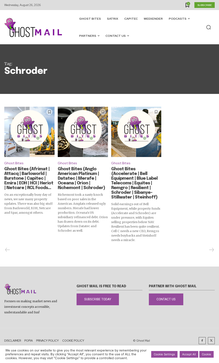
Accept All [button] (189, 354)
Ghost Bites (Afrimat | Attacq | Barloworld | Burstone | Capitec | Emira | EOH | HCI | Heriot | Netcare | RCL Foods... (28, 178)
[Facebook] (202, 340)
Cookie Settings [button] (164, 354)
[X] (211, 340)
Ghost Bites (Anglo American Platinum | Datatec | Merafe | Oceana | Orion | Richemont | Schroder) (81, 178)
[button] (208, 27)
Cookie (206, 354)
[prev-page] (7, 250)
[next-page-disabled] (211, 250)
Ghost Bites (14, 163)
